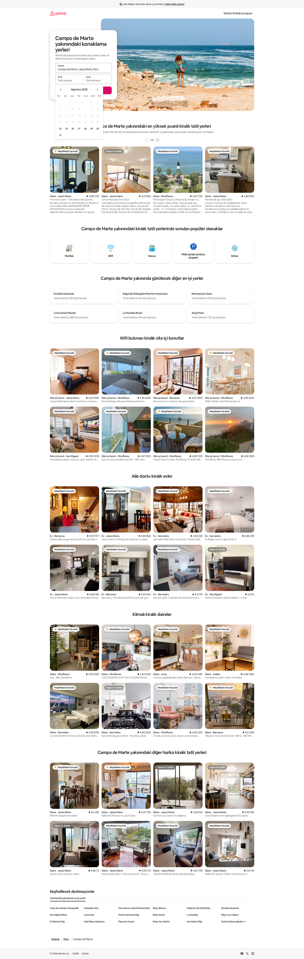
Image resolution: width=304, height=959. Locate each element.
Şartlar (85, 953)
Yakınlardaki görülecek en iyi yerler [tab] (68, 898)
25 (66, 128)
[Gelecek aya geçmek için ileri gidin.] (97, 90)
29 (91, 128)
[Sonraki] (157, 140)
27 (79, 128)
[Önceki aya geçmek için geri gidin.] (61, 90)
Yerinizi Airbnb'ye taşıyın (237, 13)
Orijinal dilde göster (174, 4)
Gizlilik (75, 953)
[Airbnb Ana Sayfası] (58, 13)
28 (85, 128)
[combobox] (83, 69)
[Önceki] (146, 140)
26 (72, 128)
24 (60, 128)
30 (97, 128)
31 (60, 135)
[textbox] (69, 80)
